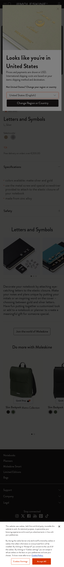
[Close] (59, 526)
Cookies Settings (20, 561)
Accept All (41, 561)
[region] (32, 544)
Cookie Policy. (37, 555)
